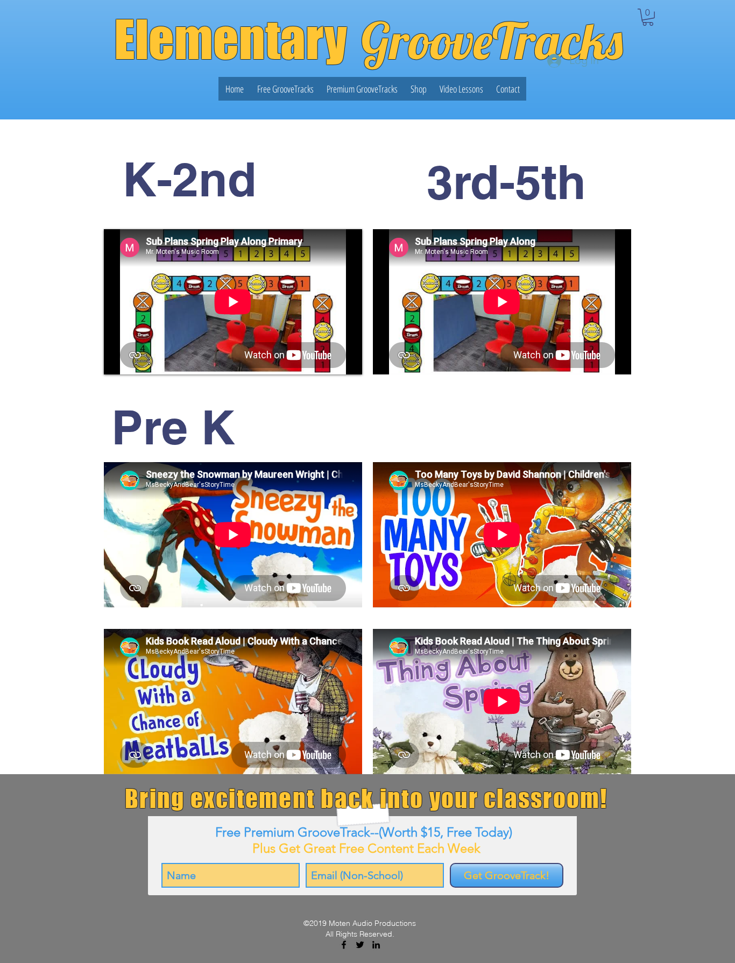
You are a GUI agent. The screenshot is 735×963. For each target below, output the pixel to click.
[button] (648, 17)
